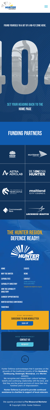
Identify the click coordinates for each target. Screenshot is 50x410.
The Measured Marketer (36, 402)
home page (25, 109)
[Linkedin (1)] (25, 359)
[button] (46, 6)
